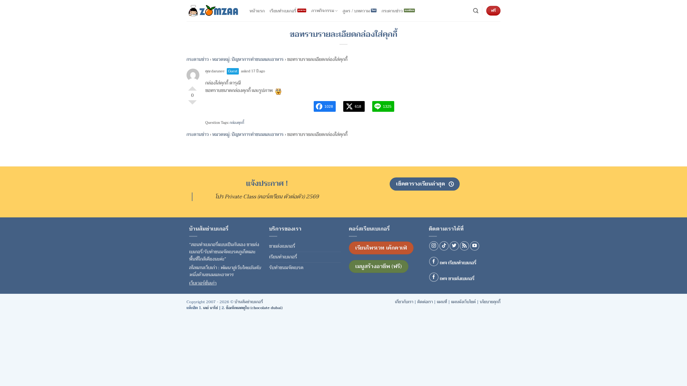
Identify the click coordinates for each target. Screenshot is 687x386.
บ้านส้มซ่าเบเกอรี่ (249, 301)
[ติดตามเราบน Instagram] (433, 246)
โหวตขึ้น (192, 86)
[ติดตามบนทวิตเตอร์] (454, 246)
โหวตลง (192, 104)
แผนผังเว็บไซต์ (463, 301)
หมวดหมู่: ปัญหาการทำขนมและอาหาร (248, 59)
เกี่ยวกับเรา (404, 301)
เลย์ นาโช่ (210, 308)
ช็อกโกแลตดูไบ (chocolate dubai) (254, 308)
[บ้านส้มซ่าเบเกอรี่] (213, 10)
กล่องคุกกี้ (237, 123)
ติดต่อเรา (425, 301)
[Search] (475, 11)
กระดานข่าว (198, 59)
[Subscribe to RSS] (464, 246)
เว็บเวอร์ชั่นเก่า (203, 283)
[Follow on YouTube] (474, 246)
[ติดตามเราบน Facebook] (433, 261)
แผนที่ (442, 301)
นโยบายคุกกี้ (490, 301)
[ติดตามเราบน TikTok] (444, 246)
